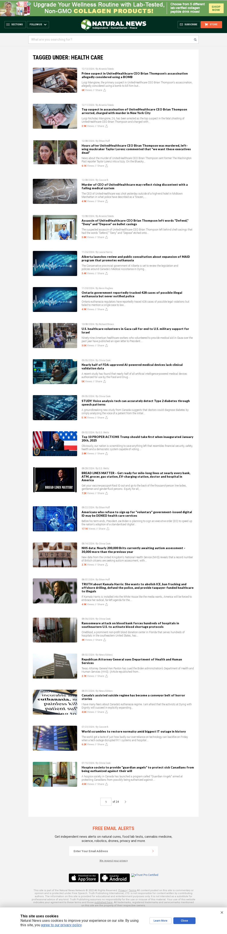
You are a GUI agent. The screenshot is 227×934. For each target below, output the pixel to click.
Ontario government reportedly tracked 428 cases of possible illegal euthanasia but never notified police (132, 294)
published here (103, 902)
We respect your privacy (114, 860)
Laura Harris (105, 252)
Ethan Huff (104, 141)
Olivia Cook (104, 360)
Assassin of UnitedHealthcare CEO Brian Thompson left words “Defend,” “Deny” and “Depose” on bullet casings (135, 222)
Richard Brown (106, 324)
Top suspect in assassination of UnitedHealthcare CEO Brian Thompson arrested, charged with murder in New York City (134, 111)
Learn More (160, 920)
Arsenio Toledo (106, 69)
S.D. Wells (104, 432)
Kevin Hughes (106, 288)
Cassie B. (104, 180)
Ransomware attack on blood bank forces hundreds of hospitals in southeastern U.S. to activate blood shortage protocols (130, 625)
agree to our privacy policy (61, 925)
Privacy (122, 890)
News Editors (106, 655)
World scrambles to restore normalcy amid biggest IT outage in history (134, 731)
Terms (132, 890)
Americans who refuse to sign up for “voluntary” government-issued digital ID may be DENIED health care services (137, 513)
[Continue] (153, 851)
